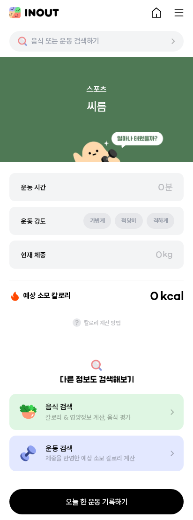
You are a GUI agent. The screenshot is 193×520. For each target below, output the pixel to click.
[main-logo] (34, 12)
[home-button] (156, 12)
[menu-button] (179, 12)
